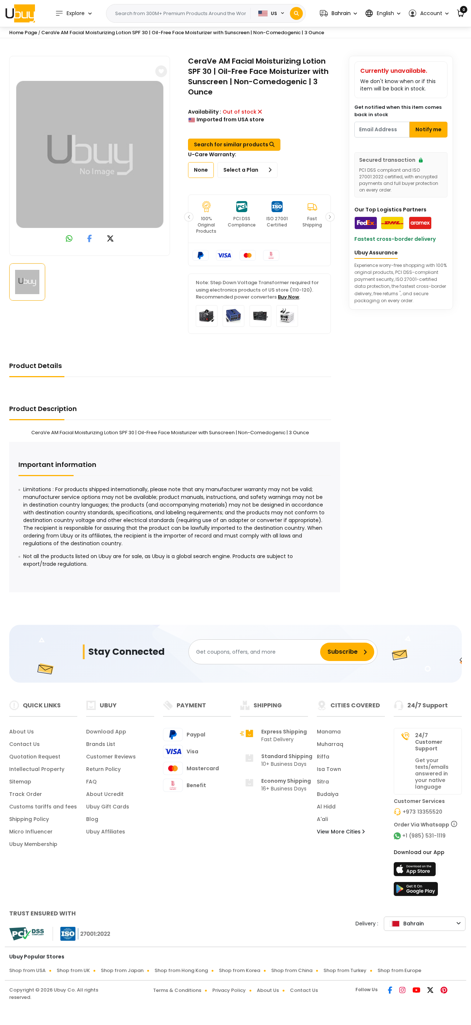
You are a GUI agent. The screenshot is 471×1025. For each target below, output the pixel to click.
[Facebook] (390, 990)
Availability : (204, 111)
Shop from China (291, 970)
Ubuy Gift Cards (107, 806)
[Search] (296, 13)
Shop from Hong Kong (181, 970)
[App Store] (416, 871)
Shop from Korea (239, 970)
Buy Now (288, 296)
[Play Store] (416, 891)
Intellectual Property (36, 769)
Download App (106, 731)
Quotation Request (34, 756)
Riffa (323, 756)
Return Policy (103, 769)
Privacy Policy (229, 990)
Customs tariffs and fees (43, 806)
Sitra (323, 781)
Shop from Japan (122, 970)
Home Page (23, 32)
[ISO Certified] (82, 933)
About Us (21, 731)
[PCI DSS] (26, 933)
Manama (329, 731)
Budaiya (328, 794)
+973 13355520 (422, 811)
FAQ (91, 781)
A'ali (322, 819)
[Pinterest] (444, 990)
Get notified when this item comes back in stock (398, 111)
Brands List (100, 744)
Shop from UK (73, 970)
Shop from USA (27, 970)
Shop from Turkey (344, 970)
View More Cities (339, 831)
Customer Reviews (111, 756)
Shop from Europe (399, 970)
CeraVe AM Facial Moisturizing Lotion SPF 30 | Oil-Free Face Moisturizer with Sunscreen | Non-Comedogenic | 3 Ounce (182, 32)
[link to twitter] (110, 239)
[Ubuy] (20, 13)
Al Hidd (326, 806)
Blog (92, 819)
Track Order (25, 794)
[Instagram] (403, 990)
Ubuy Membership (33, 844)
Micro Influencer (31, 831)
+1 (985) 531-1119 (424, 835)
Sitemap (20, 781)
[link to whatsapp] (69, 239)
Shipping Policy (29, 819)
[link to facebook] (89, 239)
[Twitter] (431, 990)
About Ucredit (105, 794)
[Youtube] (417, 990)
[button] (338, 13)
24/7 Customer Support (428, 742)
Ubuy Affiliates (105, 831)
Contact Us (24, 744)
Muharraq (330, 744)
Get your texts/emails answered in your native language (432, 773)
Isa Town (329, 769)
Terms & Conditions (177, 990)
